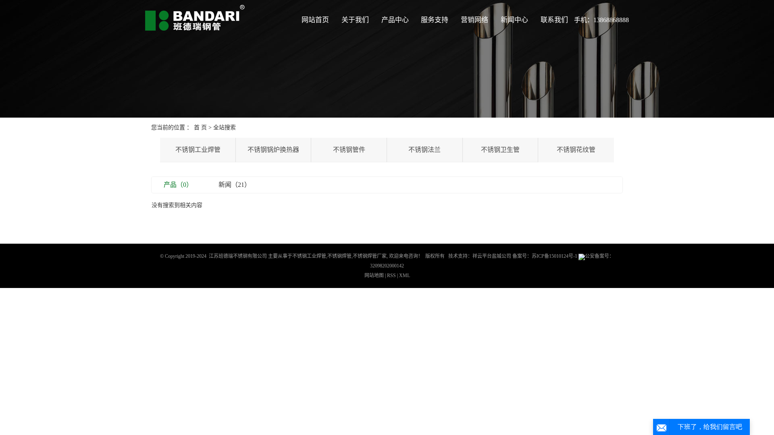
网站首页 (315, 20)
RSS (391, 275)
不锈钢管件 (349, 149)
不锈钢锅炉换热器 (273, 149)
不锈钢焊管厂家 (370, 256)
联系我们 (554, 20)
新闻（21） (234, 184)
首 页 (200, 127)
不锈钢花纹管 (576, 149)
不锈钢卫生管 (500, 149)
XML (404, 275)
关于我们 (355, 20)
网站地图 (374, 275)
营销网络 (474, 20)
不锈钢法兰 (424, 149)
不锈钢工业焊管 (198, 149)
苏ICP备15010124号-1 (554, 256)
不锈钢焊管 (339, 256)
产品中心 (395, 20)
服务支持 (434, 20)
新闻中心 (514, 20)
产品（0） (178, 184)
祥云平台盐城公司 (491, 256)
